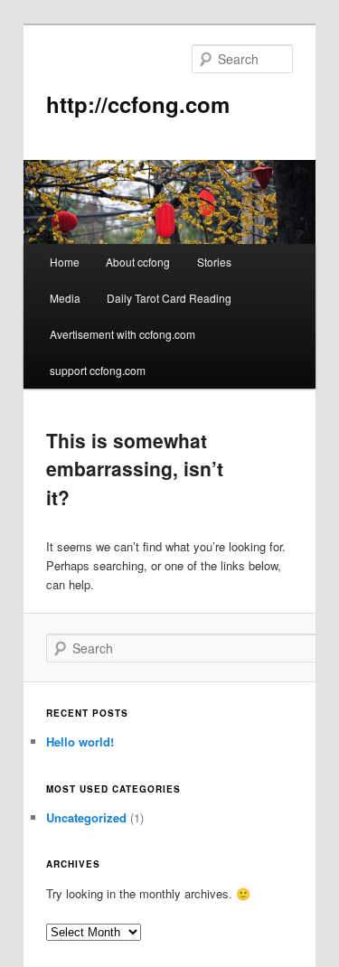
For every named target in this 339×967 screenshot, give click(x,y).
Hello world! (80, 741)
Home (65, 261)
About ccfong (138, 261)
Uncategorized (86, 817)
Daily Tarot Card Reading (169, 297)
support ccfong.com (98, 370)
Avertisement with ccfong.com (122, 334)
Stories (214, 261)
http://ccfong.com (138, 104)
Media (65, 297)
